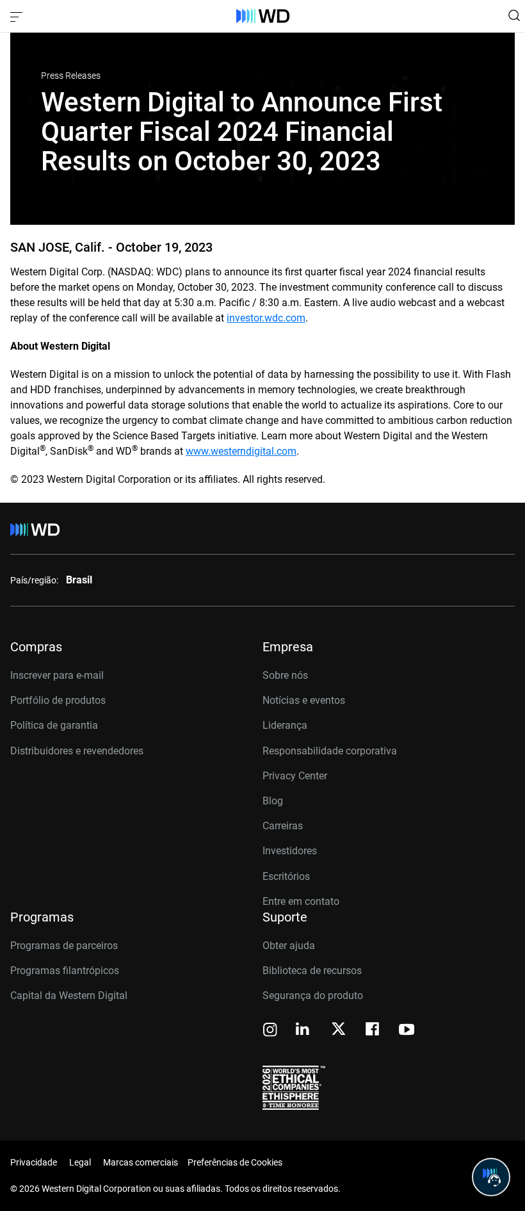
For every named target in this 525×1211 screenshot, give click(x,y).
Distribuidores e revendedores (76, 751)
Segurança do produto (312, 995)
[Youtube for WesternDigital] (406, 1030)
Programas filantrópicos (64, 970)
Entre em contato (300, 901)
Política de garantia (54, 725)
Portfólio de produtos (58, 700)
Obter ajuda (288, 945)
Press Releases (71, 75)
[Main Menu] (18, 16)
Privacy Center (294, 776)
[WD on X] (338, 1030)
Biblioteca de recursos (312, 970)
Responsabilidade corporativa (329, 751)
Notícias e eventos (303, 700)
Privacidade (33, 1162)
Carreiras (282, 826)
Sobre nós (285, 675)
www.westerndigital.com (241, 451)
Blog (272, 801)
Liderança (284, 725)
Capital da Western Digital (68, 995)
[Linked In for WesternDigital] (303, 1030)
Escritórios (286, 876)
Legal (80, 1162)
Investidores (289, 851)
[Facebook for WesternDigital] (373, 1030)
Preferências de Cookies (235, 1162)
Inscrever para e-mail (57, 675)
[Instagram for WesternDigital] (270, 1030)
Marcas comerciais (140, 1162)
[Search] (514, 15)
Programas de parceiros (64, 945)
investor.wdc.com (266, 318)
